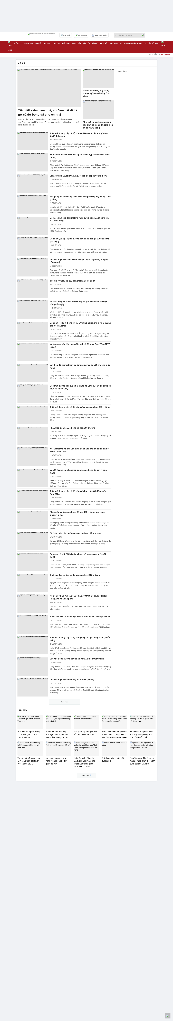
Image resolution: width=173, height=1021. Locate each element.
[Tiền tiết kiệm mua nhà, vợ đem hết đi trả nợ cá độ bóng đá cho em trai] (49, 88)
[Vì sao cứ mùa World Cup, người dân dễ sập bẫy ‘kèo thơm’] (32, 184)
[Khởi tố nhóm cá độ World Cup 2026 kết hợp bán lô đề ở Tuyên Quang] (32, 162)
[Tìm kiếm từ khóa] (143, 35)
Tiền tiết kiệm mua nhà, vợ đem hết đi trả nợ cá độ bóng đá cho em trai (48, 112)
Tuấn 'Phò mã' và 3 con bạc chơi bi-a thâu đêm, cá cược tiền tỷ (80, 617)
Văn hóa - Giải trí (90, 43)
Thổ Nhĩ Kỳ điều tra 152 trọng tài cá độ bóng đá (72, 281)
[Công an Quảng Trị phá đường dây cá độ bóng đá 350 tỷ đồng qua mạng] (32, 246)
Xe (121, 43)
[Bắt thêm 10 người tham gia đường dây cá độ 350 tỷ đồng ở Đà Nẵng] (32, 373)
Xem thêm (64, 702)
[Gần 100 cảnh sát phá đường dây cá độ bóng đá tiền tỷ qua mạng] (32, 478)
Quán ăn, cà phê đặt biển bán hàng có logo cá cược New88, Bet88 (78, 555)
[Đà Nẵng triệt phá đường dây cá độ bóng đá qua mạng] (32, 541)
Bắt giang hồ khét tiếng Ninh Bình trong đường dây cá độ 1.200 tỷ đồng (80, 198)
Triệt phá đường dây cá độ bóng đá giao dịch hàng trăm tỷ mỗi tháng (80, 639)
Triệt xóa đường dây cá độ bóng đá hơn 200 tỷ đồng (75, 575)
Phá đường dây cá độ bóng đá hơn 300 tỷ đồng (72, 428)
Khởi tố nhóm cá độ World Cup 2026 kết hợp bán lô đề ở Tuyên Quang (80, 156)
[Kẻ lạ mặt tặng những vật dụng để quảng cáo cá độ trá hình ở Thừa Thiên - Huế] (32, 456)
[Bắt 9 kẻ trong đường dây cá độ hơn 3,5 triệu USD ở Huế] (32, 666)
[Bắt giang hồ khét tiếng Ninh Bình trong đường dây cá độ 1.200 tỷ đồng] (32, 204)
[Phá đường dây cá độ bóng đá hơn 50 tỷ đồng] (32, 687)
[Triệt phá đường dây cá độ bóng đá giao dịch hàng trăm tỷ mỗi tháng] (32, 645)
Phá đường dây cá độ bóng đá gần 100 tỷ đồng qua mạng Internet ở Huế (77, 513)
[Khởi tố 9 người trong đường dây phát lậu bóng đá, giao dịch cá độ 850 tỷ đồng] (98, 109)
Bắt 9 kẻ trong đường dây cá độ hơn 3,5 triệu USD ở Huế (77, 659)
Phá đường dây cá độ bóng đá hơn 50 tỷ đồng (72, 680)
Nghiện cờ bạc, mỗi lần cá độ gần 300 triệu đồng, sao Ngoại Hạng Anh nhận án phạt (78, 597)
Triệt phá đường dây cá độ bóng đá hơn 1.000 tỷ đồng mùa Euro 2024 (78, 492)
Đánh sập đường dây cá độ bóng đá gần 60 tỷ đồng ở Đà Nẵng (97, 93)
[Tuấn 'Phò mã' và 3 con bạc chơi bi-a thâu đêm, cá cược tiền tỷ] (32, 624)
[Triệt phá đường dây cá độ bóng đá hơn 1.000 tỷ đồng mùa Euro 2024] (32, 499)
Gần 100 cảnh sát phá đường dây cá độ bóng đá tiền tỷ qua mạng (78, 471)
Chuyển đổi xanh (152, 43)
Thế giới (56, 43)
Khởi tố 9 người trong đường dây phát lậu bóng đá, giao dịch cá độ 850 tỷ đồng (98, 125)
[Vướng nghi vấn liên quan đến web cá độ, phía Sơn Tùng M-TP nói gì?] (32, 352)
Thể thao (47, 43)
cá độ (21, 62)
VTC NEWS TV (28, 43)
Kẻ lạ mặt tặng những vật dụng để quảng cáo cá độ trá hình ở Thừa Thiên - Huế (79, 450)
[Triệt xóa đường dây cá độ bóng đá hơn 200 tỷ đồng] (32, 583)
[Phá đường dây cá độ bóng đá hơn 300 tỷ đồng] (32, 436)
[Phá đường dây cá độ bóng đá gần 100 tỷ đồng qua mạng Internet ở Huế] (32, 520)
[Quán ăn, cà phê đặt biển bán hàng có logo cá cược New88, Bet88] (32, 562)
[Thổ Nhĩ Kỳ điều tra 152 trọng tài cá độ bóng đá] (32, 289)
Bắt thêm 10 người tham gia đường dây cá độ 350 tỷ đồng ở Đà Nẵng (80, 366)
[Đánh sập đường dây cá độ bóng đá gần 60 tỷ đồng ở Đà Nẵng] (98, 78)
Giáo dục (66, 43)
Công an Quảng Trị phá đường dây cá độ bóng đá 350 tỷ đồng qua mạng (79, 240)
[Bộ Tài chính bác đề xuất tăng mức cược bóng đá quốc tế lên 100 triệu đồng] (32, 226)
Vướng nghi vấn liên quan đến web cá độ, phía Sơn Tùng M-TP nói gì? (80, 345)
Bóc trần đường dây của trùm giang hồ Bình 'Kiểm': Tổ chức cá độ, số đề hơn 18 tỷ (80, 387)
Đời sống (114, 43)
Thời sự (17, 43)
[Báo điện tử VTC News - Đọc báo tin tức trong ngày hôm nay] (42, 36)
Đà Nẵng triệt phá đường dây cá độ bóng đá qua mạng (76, 533)
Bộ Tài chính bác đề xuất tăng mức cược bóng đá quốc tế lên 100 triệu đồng (79, 219)
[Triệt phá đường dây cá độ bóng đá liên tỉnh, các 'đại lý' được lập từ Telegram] (32, 141)
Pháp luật (76, 43)
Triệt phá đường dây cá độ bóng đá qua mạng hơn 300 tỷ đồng (80, 407)
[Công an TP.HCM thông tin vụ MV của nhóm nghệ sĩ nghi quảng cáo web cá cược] (32, 331)
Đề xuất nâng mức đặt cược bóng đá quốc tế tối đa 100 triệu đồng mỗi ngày (79, 303)
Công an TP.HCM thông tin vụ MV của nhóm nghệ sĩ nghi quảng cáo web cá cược (80, 324)
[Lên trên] (167, 1015)
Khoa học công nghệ (133, 43)
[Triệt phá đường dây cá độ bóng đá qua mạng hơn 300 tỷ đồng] (32, 415)
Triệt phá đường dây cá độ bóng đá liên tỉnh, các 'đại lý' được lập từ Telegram (79, 134)
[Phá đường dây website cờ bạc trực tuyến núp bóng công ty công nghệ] (32, 267)
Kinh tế (38, 43)
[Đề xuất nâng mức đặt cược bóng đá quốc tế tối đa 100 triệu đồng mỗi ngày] (32, 309)
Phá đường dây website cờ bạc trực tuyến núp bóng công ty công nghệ (79, 261)
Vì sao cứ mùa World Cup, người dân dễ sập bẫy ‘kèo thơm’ (78, 176)
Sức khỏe (104, 43)
